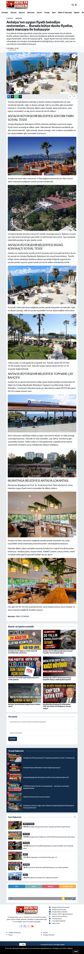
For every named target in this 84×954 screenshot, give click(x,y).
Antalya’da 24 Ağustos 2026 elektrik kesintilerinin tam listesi (49, 837)
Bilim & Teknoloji (65, 13)
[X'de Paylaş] (12, 96)
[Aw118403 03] (42, 285)
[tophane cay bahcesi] (42, 463)
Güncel (13, 13)
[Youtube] (32, 926)
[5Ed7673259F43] (42, 413)
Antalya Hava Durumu (59, 909)
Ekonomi (30, 13)
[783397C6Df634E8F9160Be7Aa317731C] (42, 514)
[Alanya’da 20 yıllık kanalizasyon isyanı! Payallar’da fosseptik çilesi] (59, 639)
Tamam (76, 951)
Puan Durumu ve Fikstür (59, 916)
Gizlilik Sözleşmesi (15, 932)
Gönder (13, 739)
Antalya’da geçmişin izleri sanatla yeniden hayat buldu (46, 827)
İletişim (45, 932)
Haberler (9, 18)
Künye (11, 935)
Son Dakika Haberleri (59, 921)
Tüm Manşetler (57, 918)
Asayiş (46, 13)
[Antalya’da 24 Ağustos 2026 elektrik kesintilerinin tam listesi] (24, 639)
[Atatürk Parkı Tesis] (42, 156)
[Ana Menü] (76, 5)
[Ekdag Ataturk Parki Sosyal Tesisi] (42, 208)
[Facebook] (21, 926)
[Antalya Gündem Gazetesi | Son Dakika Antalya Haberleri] (17, 5)
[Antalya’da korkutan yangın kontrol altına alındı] (24, 693)
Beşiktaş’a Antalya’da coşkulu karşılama (40, 878)
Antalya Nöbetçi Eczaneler (61, 907)
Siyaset (22, 13)
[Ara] (73, 5)
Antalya (5, 13)
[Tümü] (75, 817)
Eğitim (76, 13)
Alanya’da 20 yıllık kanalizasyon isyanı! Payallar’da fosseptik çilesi (48, 847)
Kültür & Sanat (28, 824)
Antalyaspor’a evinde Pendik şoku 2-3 (40, 857)
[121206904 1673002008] (42, 337)
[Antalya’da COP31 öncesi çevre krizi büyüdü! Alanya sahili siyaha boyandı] (59, 666)
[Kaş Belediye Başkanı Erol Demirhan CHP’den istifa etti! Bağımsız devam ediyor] (59, 693)
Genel (39, 13)
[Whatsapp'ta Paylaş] (16, 96)
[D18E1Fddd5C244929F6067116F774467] (42, 581)
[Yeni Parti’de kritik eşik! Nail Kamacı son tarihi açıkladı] (24, 666)
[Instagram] (28, 926)
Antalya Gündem (48, 935)
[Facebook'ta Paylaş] (8, 96)
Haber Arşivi (56, 923)
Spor (54, 13)
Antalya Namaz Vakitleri (60, 912)
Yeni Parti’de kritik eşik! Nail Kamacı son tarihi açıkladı (45, 867)
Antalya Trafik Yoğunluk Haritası (62, 914)
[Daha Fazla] (20, 96)
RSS (23, 944)
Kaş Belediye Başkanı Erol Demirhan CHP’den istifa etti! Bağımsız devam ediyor (57, 706)
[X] (25, 926)
